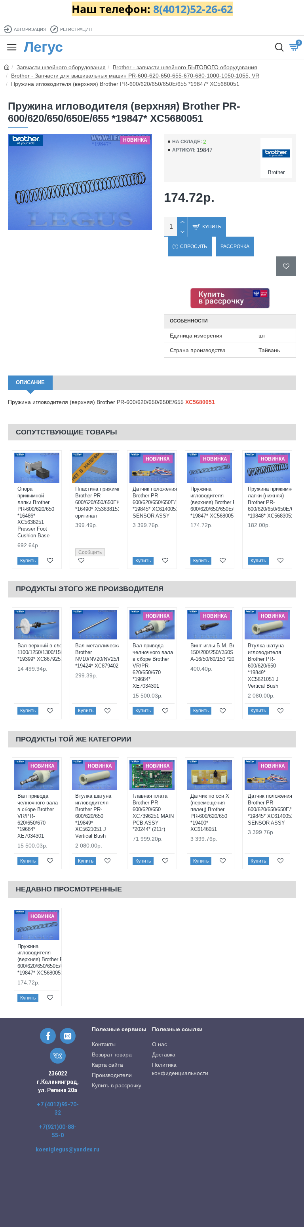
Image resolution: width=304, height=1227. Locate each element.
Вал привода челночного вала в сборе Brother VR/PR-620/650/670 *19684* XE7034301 (153, 665)
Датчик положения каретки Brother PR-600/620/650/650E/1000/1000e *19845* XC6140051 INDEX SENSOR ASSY (167, 502)
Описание (30, 382)
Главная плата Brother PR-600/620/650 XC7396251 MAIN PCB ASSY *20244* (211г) (153, 812)
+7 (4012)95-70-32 (58, 1108)
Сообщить (90, 552)
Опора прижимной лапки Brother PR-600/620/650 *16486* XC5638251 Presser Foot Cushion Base (35, 512)
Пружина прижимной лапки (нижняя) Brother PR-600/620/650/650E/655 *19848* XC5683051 (273, 502)
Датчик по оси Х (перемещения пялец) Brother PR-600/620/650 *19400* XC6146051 (209, 812)
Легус (43, 47)
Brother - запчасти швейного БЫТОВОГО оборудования (185, 67)
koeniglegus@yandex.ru (67, 1149)
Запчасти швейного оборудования (61, 67)
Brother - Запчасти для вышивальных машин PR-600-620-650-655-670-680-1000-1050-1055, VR (135, 75)
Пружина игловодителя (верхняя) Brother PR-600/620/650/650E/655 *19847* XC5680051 (216, 502)
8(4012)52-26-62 (193, 9)
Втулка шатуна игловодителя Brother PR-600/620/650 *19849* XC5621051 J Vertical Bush (266, 665)
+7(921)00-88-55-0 (57, 1131)
